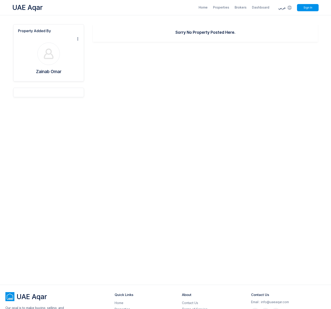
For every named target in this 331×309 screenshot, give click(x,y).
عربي (282, 8)
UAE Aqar (27, 7)
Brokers (241, 7)
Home (203, 7)
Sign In (308, 7)
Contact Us (190, 303)
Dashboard (260, 7)
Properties (221, 7)
